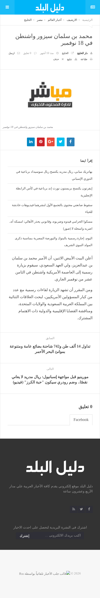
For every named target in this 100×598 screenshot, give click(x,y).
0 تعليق (27, 53)
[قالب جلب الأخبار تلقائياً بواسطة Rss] (44, 573)
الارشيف (72, 20)
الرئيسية (87, 20)
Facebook (81, 420)
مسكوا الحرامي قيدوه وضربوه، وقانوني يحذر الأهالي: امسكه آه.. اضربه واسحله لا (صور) (50, 225)
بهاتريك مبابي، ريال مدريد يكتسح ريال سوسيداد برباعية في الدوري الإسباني (54, 175)
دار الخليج (82, 53)
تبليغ (69, 59)
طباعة (84, 59)
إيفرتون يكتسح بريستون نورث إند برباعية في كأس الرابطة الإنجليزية (54, 191)
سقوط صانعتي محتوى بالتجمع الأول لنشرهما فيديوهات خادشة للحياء (52, 208)
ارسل (11, 53)
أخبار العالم (54, 20)
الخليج (28, 20)
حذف (56, 59)
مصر (39, 20)
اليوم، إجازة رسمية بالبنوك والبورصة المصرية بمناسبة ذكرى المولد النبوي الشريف (53, 241)
